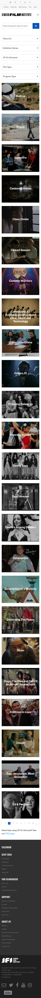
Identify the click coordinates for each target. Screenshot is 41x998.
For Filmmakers (10, 879)
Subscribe (13, 7)
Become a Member (8, 901)
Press (29, 968)
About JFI (5, 872)
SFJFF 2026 (7, 854)
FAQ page (9, 833)
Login (35, 7)
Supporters (6, 911)
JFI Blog (5, 7)
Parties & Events (7, 866)
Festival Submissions (9, 890)
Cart (30, 7)
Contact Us (6, 946)
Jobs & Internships (8, 939)
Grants (4, 887)
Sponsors (5, 915)
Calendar (6, 847)
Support (6, 897)
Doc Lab (5, 883)
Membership (23, 7)
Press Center (6, 943)
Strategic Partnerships (10, 908)
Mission (4, 926)
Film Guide (5, 859)
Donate (4, 904)
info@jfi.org (6, 977)
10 (33, 823)
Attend (4, 869)
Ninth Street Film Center (10, 933)
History (4, 929)
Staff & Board (6, 936)
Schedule (5, 862)
